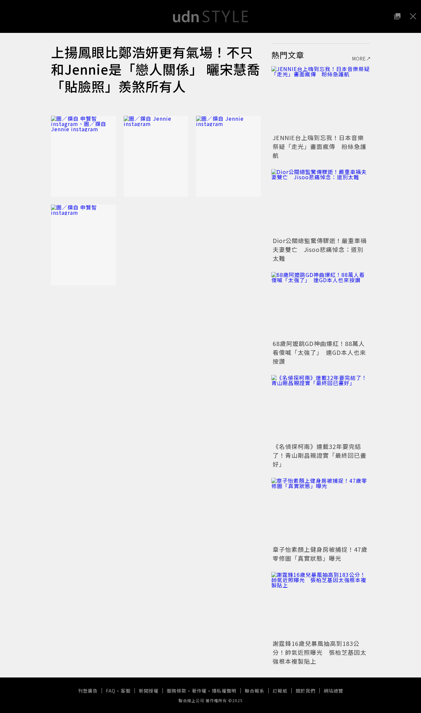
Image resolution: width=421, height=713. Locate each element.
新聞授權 (149, 690)
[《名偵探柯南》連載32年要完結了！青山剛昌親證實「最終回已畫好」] (320, 408)
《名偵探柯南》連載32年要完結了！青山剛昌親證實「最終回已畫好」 (319, 455)
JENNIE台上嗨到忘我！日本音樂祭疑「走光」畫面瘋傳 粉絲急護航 (319, 146)
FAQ (110, 690)
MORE (359, 58)
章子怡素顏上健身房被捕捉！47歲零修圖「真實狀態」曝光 (320, 553)
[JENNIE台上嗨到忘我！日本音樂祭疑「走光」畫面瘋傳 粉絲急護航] (320, 99)
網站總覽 (333, 690)
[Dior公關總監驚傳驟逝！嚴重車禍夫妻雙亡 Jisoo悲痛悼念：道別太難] (320, 202)
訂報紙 (280, 690)
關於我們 (305, 690)
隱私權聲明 (224, 690)
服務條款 (176, 690)
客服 (126, 690)
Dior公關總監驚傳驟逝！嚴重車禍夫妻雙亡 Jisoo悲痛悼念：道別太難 (320, 249)
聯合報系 (254, 690)
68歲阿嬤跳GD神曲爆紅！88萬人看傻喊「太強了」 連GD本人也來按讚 (319, 352)
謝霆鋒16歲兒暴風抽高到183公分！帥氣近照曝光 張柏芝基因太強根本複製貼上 (319, 652)
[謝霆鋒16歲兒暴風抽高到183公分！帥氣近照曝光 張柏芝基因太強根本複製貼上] (320, 605)
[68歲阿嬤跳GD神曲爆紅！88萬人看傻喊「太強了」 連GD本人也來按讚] (320, 305)
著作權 (199, 690)
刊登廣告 (88, 690)
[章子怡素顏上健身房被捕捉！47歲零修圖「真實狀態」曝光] (320, 511)
